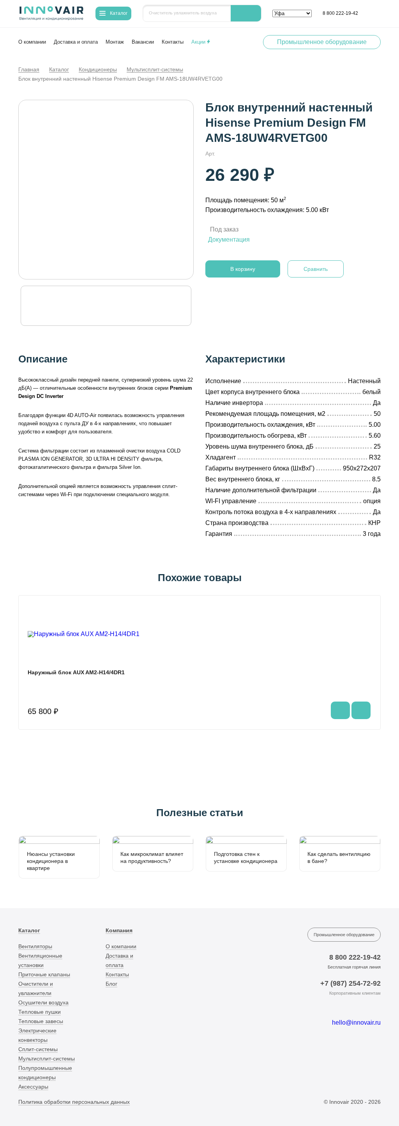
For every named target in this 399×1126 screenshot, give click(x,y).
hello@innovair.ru (356, 1022)
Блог (111, 984)
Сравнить (316, 269)
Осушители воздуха (43, 1002)
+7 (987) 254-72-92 (350, 983)
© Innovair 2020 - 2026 (352, 1102)
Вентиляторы (35, 946)
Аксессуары (33, 1087)
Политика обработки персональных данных (74, 1102)
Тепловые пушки (39, 1012)
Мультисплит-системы (155, 69)
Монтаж (115, 42)
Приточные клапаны (44, 974)
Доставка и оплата (76, 42)
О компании (32, 42)
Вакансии (143, 42)
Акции (199, 42)
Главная (28, 69)
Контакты (173, 42)
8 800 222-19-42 (340, 13)
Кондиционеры (98, 69)
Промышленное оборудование (322, 42)
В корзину (242, 269)
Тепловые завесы (40, 1021)
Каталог (59, 69)
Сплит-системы (38, 1049)
